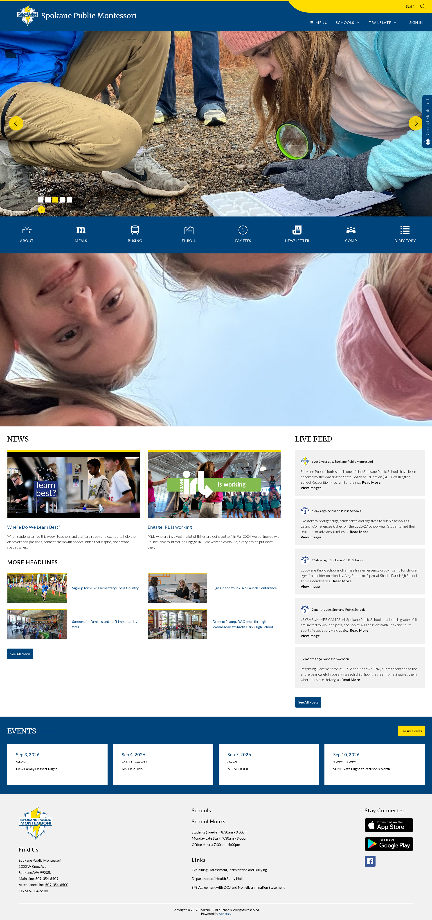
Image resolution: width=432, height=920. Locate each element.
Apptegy (225, 913)
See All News (20, 654)
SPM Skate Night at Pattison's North (362, 769)
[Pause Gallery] (41, 209)
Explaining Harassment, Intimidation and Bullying (229, 870)
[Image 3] (55, 200)
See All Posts (308, 702)
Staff (410, 6)
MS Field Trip (133, 769)
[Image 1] (40, 200)
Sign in (416, 22)
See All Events (411, 731)
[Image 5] (69, 200)
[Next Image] (416, 123)
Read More (371, 482)
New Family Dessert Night (37, 769)
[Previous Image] (16, 123)
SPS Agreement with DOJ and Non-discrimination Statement (238, 887)
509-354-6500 (56, 884)
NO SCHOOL (239, 769)
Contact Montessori (427, 117)
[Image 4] (62, 200)
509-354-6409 (46, 878)
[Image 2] (48, 200)
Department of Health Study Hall (217, 878)
